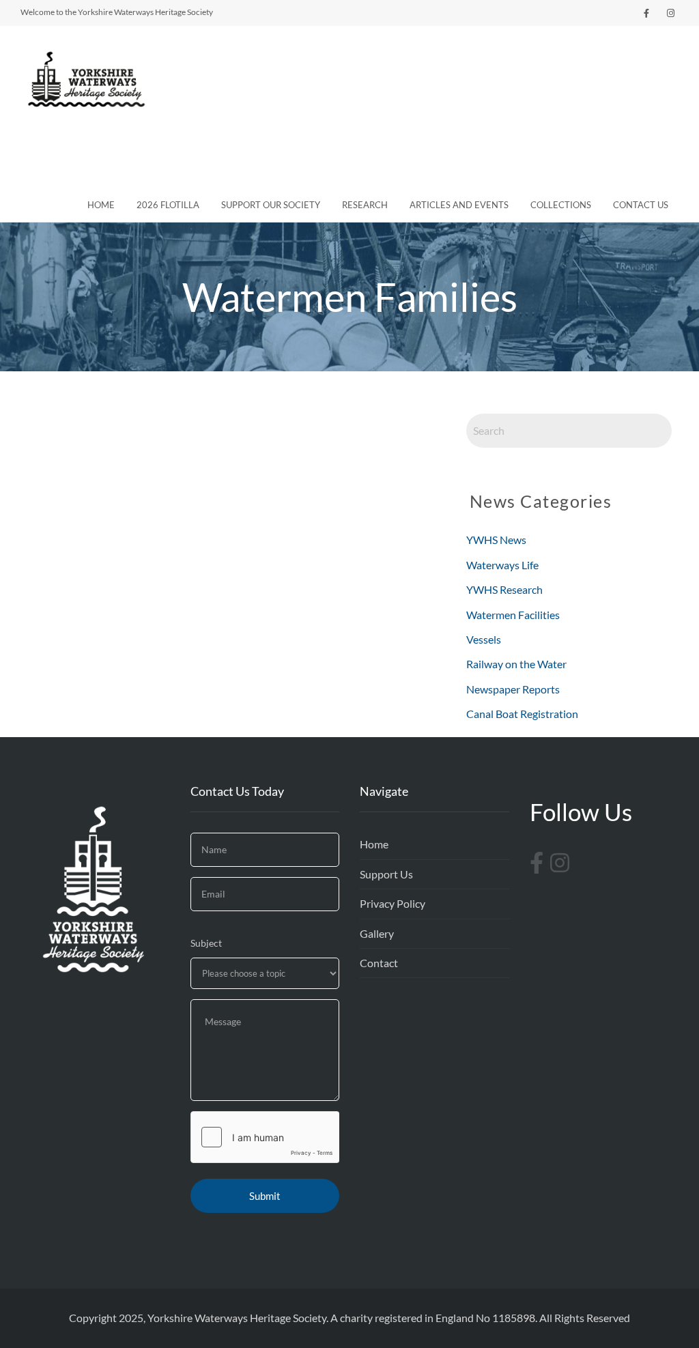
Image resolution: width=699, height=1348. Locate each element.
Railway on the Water (517, 663)
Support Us (386, 873)
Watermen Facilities (514, 614)
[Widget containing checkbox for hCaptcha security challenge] (265, 1137)
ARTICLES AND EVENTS (459, 204)
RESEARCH (365, 204)
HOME (101, 204)
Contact (379, 962)
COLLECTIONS (560, 204)
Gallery (377, 933)
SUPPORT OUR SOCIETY (270, 204)
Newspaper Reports (514, 689)
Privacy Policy (392, 903)
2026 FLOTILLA (168, 204)
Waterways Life (502, 564)
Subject (206, 943)
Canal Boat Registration (523, 713)
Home (374, 843)
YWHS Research (504, 589)
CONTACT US (640, 204)
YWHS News (496, 539)
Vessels (484, 639)
